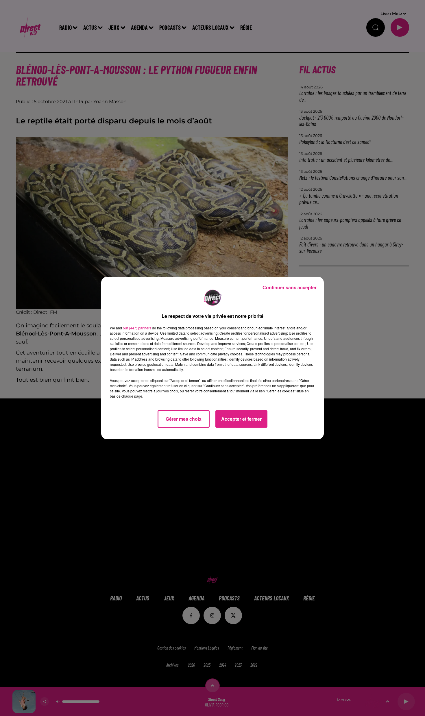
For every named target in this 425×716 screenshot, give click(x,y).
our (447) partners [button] (137, 327)
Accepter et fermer (241, 418)
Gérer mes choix (184, 418)
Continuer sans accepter (290, 287)
